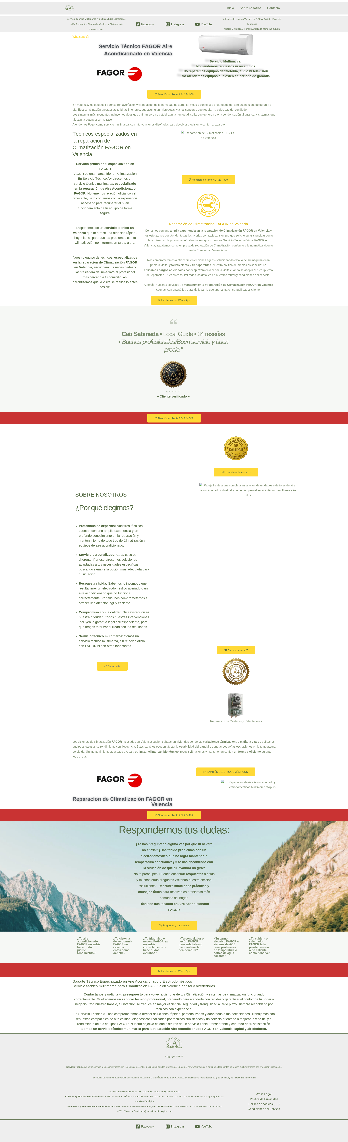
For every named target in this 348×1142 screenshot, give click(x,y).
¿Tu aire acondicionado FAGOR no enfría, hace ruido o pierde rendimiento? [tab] (89, 946)
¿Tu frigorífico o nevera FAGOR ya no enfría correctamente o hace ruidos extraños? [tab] (155, 946)
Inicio (230, 8)
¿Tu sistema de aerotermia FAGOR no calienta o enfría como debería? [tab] (122, 946)
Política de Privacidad (264, 1099)
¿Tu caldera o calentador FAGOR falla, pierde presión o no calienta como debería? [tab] (259, 946)
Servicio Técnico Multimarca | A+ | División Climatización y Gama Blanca (144, 1091)
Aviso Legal (264, 1094)
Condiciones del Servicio (264, 1108)
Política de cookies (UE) (263, 1104)
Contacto (273, 8)
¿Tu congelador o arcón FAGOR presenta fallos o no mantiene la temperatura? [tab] (191, 944)
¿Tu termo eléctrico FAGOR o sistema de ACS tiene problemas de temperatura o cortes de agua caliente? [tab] (226, 947)
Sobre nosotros (250, 8)
